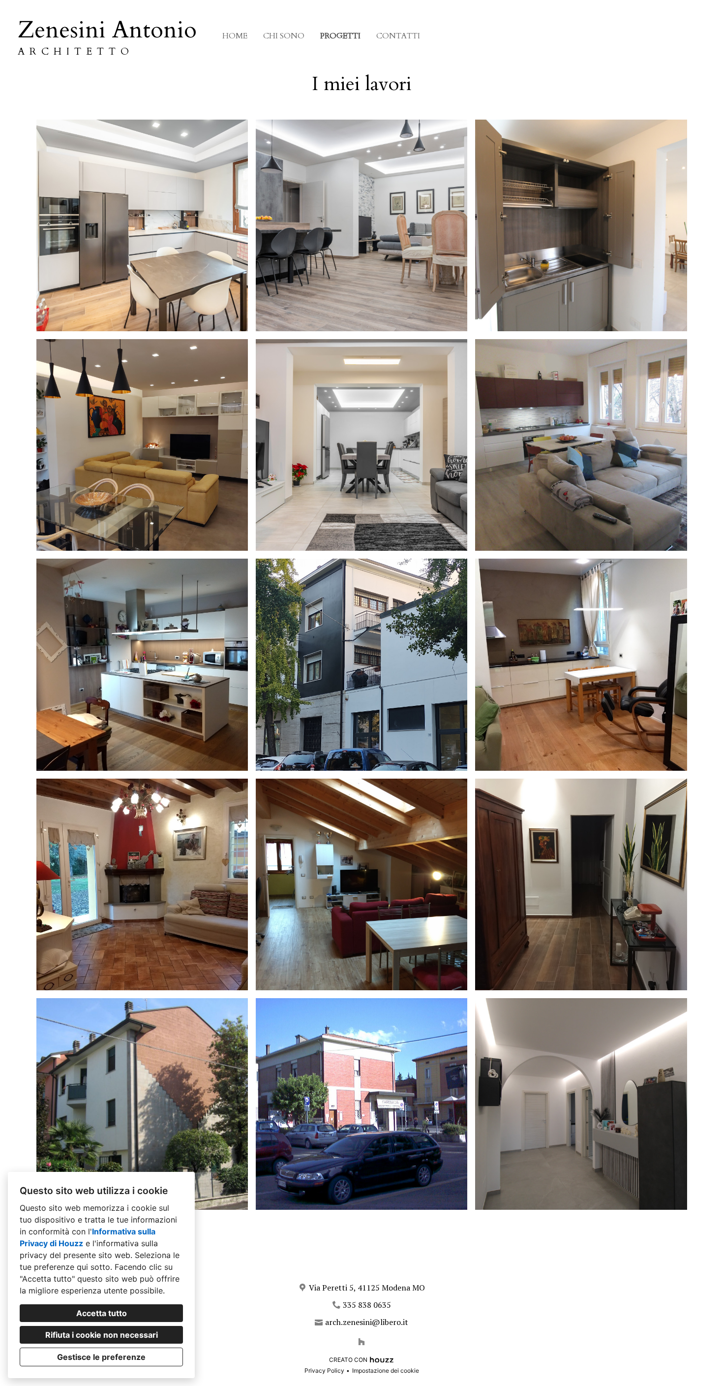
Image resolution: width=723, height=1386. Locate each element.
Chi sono (283, 36)
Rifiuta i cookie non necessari (101, 1335)
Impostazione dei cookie (385, 1370)
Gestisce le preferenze (101, 1357)
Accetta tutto (101, 1313)
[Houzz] (361, 1341)
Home (234, 36)
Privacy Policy (324, 1370)
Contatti (398, 36)
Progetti (340, 36)
